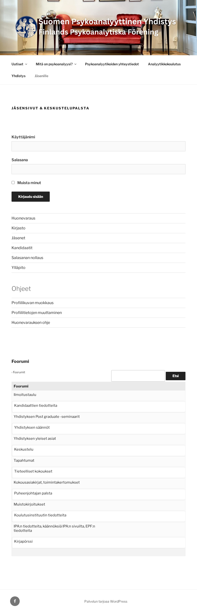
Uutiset (17, 64)
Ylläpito (18, 267)
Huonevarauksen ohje (31, 322)
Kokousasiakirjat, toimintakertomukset (47, 482)
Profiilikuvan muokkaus (33, 302)
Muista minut (29, 182)
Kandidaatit (22, 248)
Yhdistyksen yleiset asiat (35, 438)
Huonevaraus (23, 218)
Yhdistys (18, 76)
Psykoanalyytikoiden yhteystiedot (112, 64)
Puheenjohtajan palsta (33, 493)
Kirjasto (18, 228)
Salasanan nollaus (27, 257)
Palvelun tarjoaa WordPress (105, 601)
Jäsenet (18, 238)
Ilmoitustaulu (25, 395)
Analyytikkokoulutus (164, 64)
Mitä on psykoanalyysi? (54, 64)
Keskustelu (23, 449)
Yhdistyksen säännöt (32, 427)
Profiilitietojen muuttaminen (37, 312)
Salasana (20, 160)
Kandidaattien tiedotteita (35, 405)
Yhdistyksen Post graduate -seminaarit (47, 416)
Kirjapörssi (23, 541)
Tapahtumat (24, 460)
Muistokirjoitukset (29, 504)
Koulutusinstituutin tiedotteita (40, 515)
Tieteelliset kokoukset (33, 471)
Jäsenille (41, 76)
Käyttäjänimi (23, 137)
